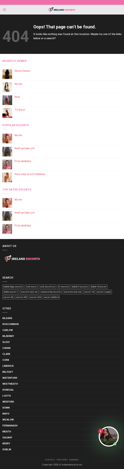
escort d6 (8, 297)
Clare (6, 354)
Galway (7, 437)
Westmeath (10, 383)
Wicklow (8, 419)
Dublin (6, 449)
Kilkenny (8, 336)
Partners (62, 460)
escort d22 (21, 297)
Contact (50, 460)
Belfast (7, 371)
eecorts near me (29, 292)
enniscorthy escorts (51, 292)
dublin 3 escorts (80, 286)
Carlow (7, 330)
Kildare (7, 318)
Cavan (6, 348)
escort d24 (35, 297)
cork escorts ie (47, 286)
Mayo (5, 413)
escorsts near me (72, 292)
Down (6, 407)
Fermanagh (10, 425)
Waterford (9, 377)
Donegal (8, 389)
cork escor (31, 286)
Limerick (8, 365)
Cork (5, 360)
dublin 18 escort (99, 286)
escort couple (104, 292)
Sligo (6, 342)
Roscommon (10, 324)
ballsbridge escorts (13, 286)
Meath (6, 431)
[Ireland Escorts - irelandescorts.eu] (62, 9)
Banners (74, 460)
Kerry (6, 443)
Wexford (8, 401)
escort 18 (89, 292)
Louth (6, 395)
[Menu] (4, 10)
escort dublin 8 (51, 297)
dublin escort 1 (10, 292)
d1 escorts (63, 286)
